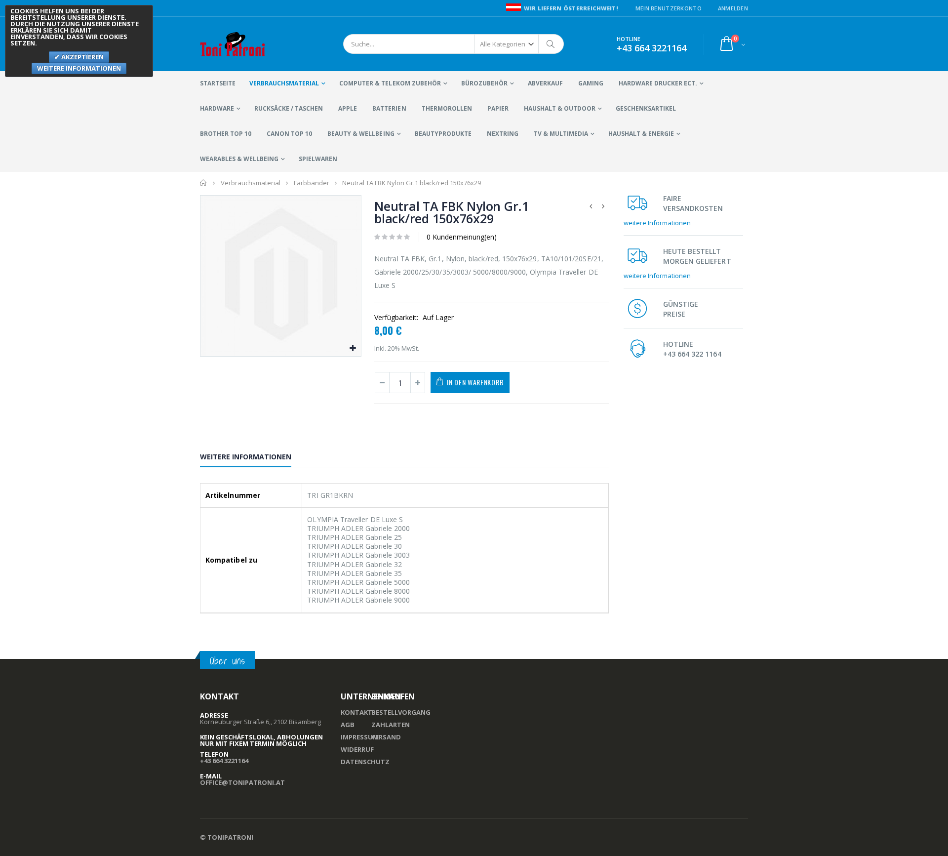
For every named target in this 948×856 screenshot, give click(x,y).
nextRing (502, 133)
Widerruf (357, 749)
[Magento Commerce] (233, 44)
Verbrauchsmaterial (284, 83)
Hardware (217, 108)
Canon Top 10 (289, 133)
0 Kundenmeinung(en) (462, 237)
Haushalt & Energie (641, 133)
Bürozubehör (484, 83)
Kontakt (356, 712)
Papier (498, 108)
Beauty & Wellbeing (360, 133)
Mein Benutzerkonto (668, 8)
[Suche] (551, 44)
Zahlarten (390, 724)
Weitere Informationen (245, 456)
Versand (386, 737)
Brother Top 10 (225, 133)
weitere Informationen (657, 222)
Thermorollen (447, 108)
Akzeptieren (82, 56)
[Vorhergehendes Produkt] (591, 206)
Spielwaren (318, 159)
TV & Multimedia (561, 133)
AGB (348, 724)
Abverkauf (545, 83)
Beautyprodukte (443, 133)
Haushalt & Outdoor (559, 108)
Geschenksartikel (646, 108)
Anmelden (733, 8)
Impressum (360, 737)
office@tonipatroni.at (242, 782)
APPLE (347, 108)
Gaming (590, 83)
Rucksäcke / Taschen (288, 108)
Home (203, 182)
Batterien (389, 108)
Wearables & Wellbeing (239, 159)
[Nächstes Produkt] (603, 206)
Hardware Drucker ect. (658, 83)
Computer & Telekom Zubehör (389, 83)
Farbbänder (311, 182)
